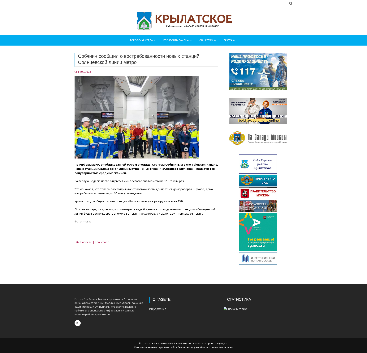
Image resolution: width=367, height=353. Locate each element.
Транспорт (102, 242)
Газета (228, 40)
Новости (86, 242)
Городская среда (141, 40)
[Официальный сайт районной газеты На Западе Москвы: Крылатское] (183, 21)
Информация (157, 309)
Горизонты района (176, 40)
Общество (206, 40)
